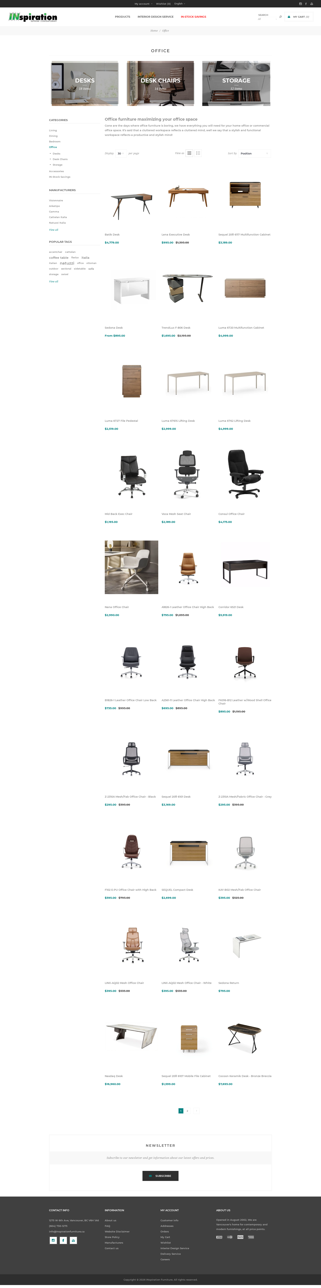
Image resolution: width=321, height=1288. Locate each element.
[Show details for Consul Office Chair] (245, 474)
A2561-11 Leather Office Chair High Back (188, 700)
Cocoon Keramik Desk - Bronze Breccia (245, 1076)
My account (142, 3)
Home (154, 30)
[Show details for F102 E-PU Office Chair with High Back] (131, 850)
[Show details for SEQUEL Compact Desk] (188, 850)
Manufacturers (114, 1242)
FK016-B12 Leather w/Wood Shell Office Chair (244, 702)
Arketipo (54, 205)
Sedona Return (228, 983)
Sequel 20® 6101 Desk (176, 796)
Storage (57, 164)
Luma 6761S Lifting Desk (178, 421)
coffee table (59, 257)
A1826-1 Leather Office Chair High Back (188, 607)
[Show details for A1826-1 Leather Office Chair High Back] (188, 567)
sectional (66, 268)
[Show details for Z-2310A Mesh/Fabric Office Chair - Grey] (245, 756)
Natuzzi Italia (57, 222)
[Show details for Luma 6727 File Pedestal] (131, 381)
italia (85, 257)
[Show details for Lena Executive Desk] (188, 194)
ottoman (91, 263)
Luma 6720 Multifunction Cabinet (241, 327)
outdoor (53, 268)
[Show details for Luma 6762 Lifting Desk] (245, 381)
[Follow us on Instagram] (53, 1240)
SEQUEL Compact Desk (177, 890)
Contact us (112, 1248)
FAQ (107, 1225)
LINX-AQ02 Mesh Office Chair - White (187, 983)
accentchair (55, 252)
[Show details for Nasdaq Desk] (131, 1036)
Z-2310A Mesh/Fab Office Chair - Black (130, 796)
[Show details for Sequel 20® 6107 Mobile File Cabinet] (188, 1036)
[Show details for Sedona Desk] (131, 287)
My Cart (165, 1237)
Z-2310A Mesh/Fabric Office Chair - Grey (245, 796)
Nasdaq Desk (114, 1076)
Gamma (54, 211)
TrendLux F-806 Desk (176, 327)
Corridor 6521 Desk (231, 607)
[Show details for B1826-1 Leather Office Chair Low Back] (131, 660)
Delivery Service (170, 1253)
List (198, 153)
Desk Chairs (60, 159)
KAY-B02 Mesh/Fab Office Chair (239, 890)
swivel (64, 274)
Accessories (56, 171)
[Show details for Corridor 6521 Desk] (245, 567)
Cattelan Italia (58, 217)
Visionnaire (56, 200)
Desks (56, 153)
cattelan (70, 252)
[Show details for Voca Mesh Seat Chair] (188, 474)
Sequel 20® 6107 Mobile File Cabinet (186, 1076)
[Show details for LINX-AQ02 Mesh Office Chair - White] (188, 943)
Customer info (169, 1220)
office (80, 263)
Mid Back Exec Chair (118, 514)
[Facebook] (63, 1240)
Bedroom (55, 141)
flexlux (75, 257)
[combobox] (267, 15)
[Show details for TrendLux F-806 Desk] (188, 287)
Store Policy (112, 1237)
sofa (91, 268)
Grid (189, 153)
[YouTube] (73, 1240)
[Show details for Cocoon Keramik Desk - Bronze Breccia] (245, 1036)
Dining (53, 135)
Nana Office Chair (117, 607)
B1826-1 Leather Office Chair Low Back (131, 700)
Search (280, 16)
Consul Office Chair (231, 514)
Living (53, 130)
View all (53, 229)
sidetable (80, 268)
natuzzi (67, 263)
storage (54, 274)
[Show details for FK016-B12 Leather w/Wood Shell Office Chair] (245, 660)
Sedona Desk (114, 327)
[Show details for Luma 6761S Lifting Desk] (188, 381)
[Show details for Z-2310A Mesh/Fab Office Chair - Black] (131, 756)
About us (110, 1220)
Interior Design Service (174, 1248)
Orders (164, 1231)
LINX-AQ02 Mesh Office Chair (124, 983)
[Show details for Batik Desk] (131, 194)
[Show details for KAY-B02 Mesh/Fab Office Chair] (245, 850)
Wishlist (165, 1242)
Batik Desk (112, 234)
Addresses (167, 1225)
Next (196, 1111)
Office (53, 147)
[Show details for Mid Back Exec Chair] (131, 474)
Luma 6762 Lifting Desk (234, 421)
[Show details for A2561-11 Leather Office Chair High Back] (188, 660)
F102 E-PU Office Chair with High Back (130, 890)
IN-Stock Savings (59, 176)
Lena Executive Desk (176, 234)
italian (53, 263)
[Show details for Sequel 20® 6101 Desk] (188, 756)
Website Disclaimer (117, 1231)
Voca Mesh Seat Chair (176, 514)
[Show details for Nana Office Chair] (131, 567)
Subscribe (163, 1176)
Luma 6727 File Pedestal (121, 421)
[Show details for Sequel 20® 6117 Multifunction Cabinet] (245, 194)
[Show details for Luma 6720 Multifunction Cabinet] (245, 287)
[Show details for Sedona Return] (245, 943)
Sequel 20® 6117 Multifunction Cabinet (244, 234)
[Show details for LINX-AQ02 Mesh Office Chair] (131, 943)
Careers (165, 1259)
